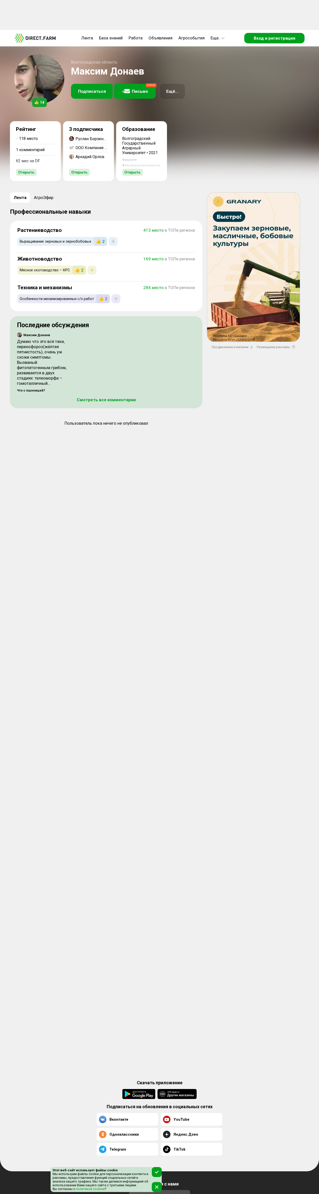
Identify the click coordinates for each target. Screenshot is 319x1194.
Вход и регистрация (274, 38)
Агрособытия (191, 37)
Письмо (143, 89)
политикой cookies (90, 1189)
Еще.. (216, 37)
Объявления (160, 37)
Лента (87, 37)
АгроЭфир (43, 197)
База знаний (111, 37)
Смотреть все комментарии (106, 399)
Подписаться (92, 91)
